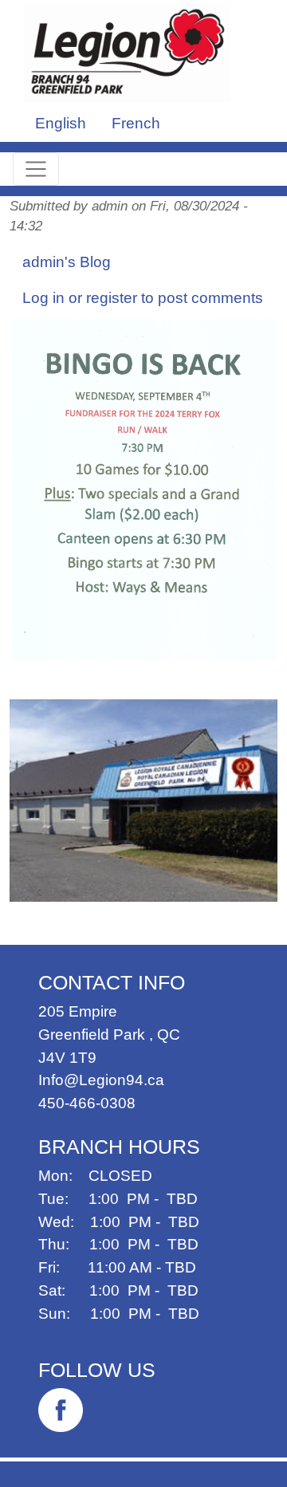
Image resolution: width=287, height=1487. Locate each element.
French (136, 123)
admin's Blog (66, 262)
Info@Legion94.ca (101, 1080)
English (60, 123)
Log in (43, 297)
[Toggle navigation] (36, 169)
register (111, 297)
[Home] (133, 53)
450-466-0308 (87, 1103)
